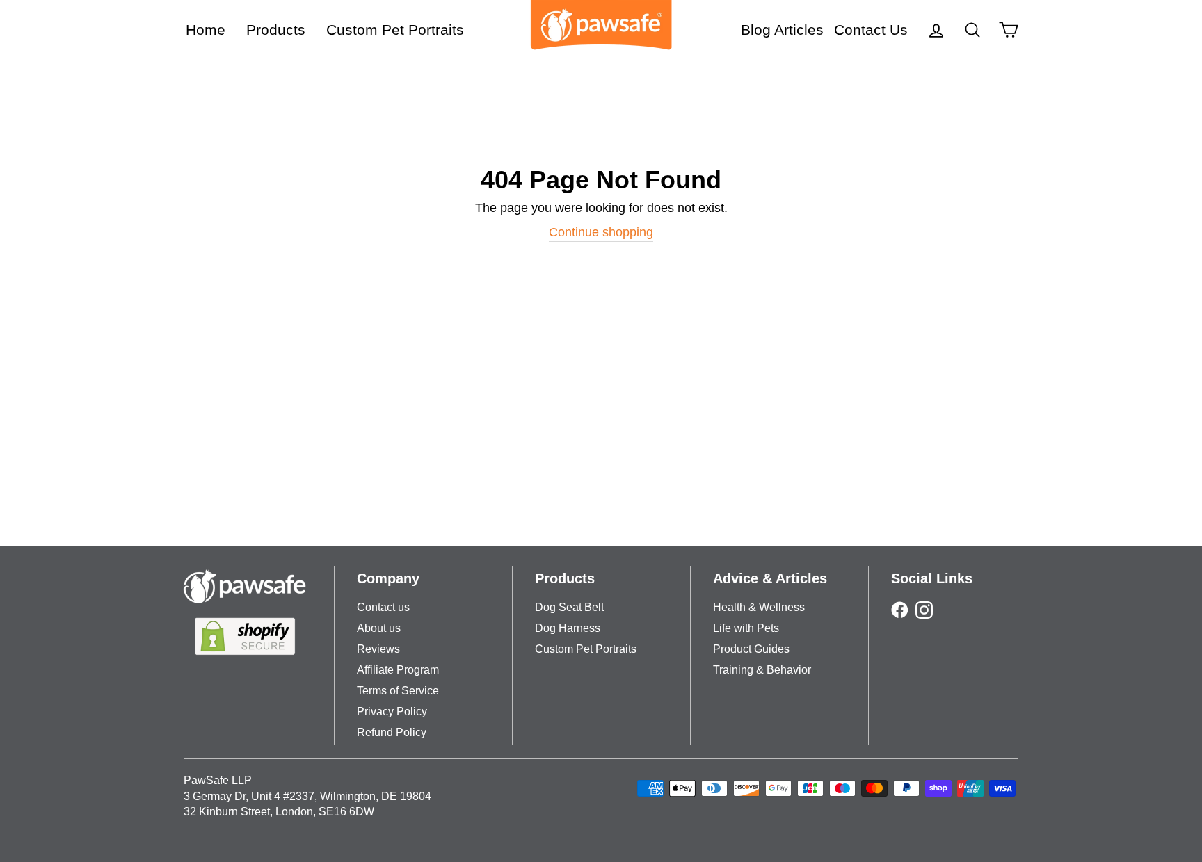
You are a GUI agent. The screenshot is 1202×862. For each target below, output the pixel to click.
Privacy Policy (392, 711)
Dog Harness (567, 628)
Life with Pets (746, 628)
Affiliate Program (398, 670)
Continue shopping (601, 232)
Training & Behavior (762, 670)
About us (379, 628)
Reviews (378, 649)
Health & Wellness (759, 607)
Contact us (383, 607)
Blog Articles (782, 30)
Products (275, 30)
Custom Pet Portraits (395, 30)
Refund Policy (391, 732)
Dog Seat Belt (569, 607)
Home (205, 30)
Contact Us (871, 30)
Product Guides (751, 649)
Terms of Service (398, 691)
